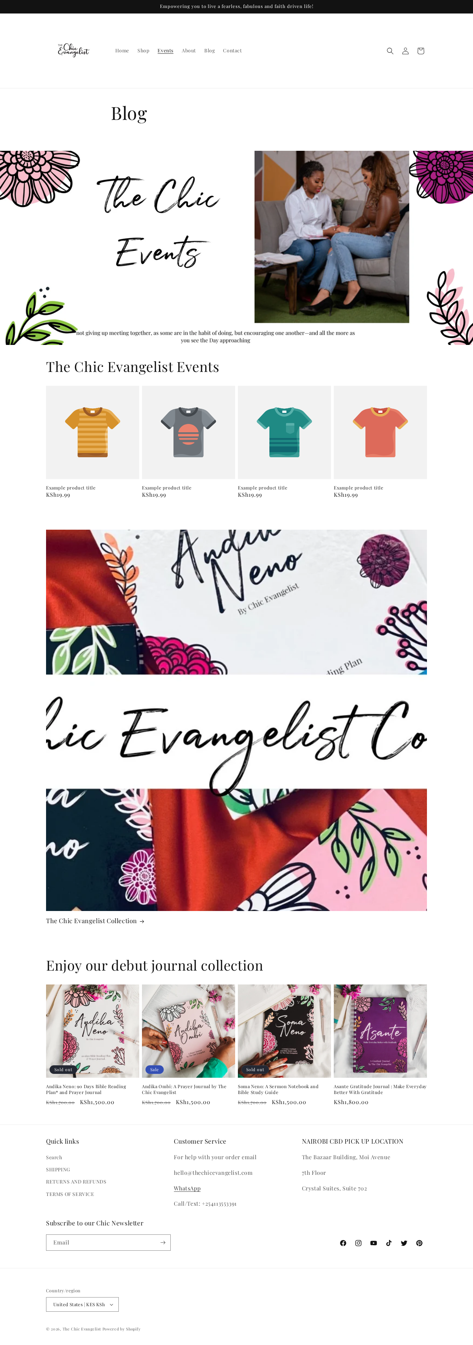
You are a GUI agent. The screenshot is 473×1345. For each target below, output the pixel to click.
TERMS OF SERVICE (70, 1194)
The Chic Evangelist (82, 1328)
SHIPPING (58, 1169)
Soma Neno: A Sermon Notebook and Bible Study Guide (278, 1089)
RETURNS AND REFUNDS (76, 1182)
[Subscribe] (162, 1242)
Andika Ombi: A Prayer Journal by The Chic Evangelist (184, 1089)
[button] (390, 51)
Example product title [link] (71, 488)
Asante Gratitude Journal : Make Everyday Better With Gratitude (380, 1089)
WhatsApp (187, 1188)
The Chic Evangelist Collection (91, 921)
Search (54, 1157)
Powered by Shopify (121, 1328)
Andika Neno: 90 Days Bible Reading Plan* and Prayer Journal (86, 1089)
